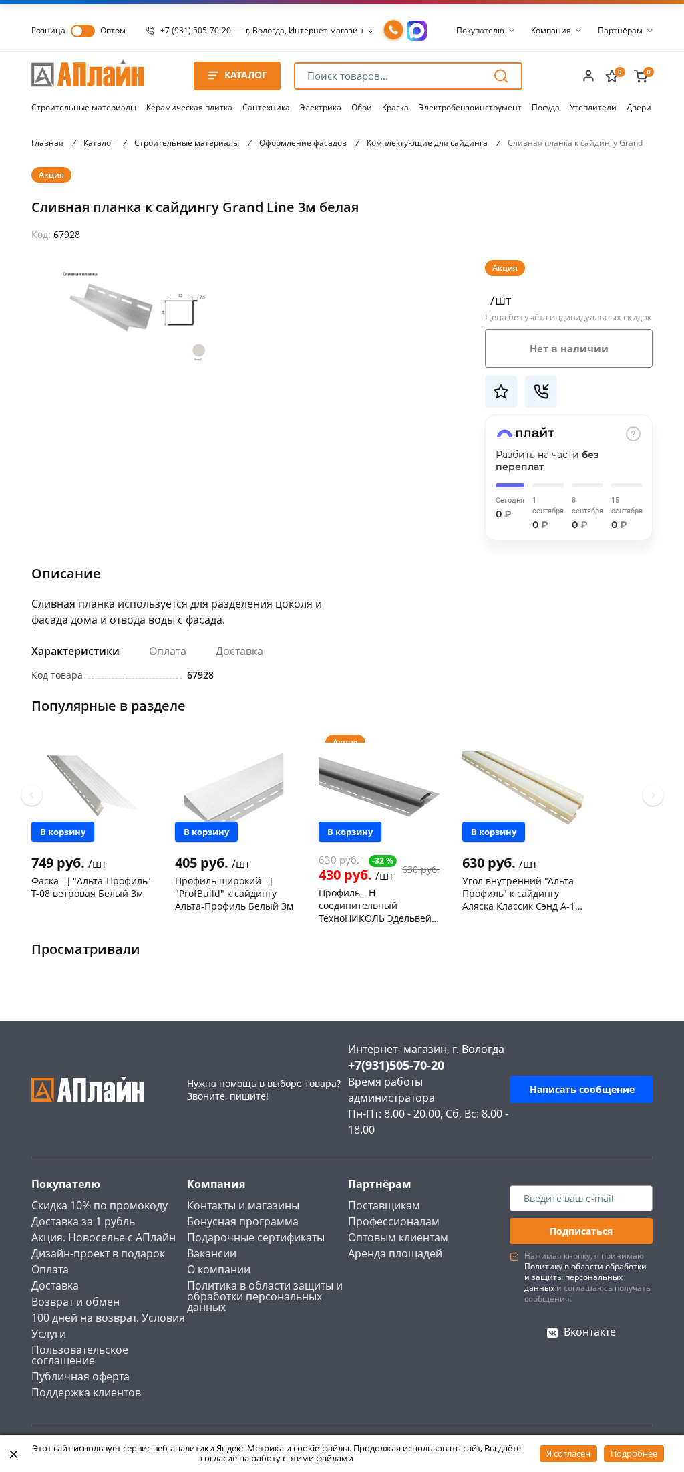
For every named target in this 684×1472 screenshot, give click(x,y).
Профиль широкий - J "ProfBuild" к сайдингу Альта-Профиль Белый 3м (234, 893)
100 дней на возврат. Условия (108, 1317)
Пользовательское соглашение (79, 1355)
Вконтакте (590, 1331)
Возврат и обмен (75, 1301)
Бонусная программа (243, 1221)
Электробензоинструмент (470, 107)
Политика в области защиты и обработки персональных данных (265, 1296)
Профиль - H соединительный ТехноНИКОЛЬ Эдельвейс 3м (377, 905)
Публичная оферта (80, 1376)
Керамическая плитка (189, 107)
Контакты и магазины (243, 1205)
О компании (218, 1269)
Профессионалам (394, 1221)
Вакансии (211, 1253)
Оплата (167, 651)
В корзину (63, 832)
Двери (639, 107)
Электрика (320, 107)
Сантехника (266, 107)
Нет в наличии (569, 348)
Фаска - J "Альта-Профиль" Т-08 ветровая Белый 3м (91, 887)
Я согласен (568, 1453)
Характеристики (75, 651)
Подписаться (581, 1231)
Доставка (239, 651)
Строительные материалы (83, 107)
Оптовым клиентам (398, 1237)
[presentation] (31, 795)
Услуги (48, 1333)
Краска (395, 107)
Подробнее (634, 1453)
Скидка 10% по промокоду (99, 1205)
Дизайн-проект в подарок (98, 1253)
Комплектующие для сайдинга (427, 142)
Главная (47, 142)
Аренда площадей (395, 1253)
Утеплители (593, 107)
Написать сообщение (582, 1089)
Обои (361, 107)
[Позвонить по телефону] (393, 30)
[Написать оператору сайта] (417, 31)
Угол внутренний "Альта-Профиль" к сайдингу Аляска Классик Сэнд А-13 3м (521, 893)
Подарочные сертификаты (256, 1237)
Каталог (98, 142)
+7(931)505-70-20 (396, 1065)
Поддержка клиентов (86, 1392)
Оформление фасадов (303, 142)
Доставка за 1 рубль (83, 1221)
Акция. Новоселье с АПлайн (103, 1237)
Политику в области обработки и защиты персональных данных (585, 1277)
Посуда (546, 107)
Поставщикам (384, 1205)
